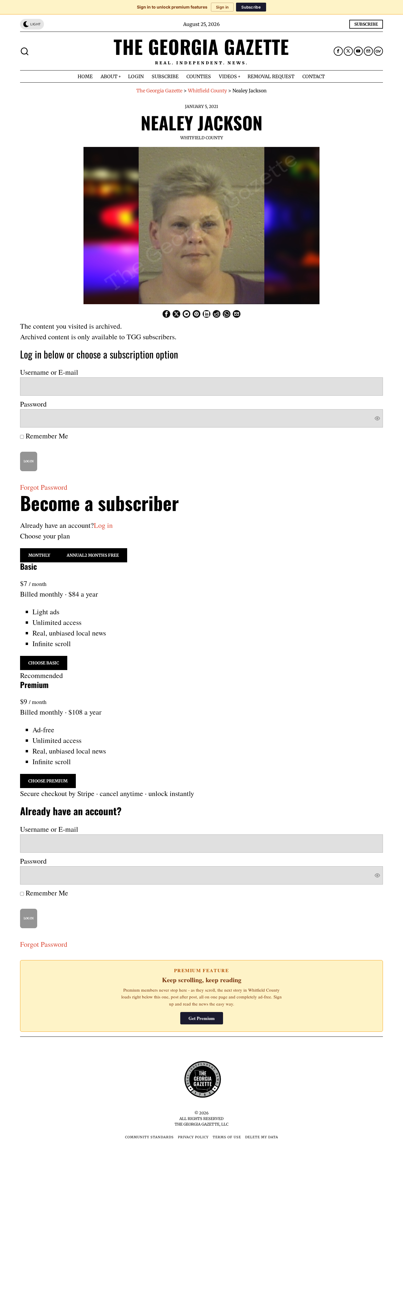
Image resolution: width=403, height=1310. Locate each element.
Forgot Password (43, 487)
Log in (103, 525)
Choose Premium (48, 781)
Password (33, 404)
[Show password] (377, 418)
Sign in (222, 7)
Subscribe (251, 7)
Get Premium (202, 1018)
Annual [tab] (93, 555)
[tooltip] (338, 51)
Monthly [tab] (39, 555)
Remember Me (46, 436)
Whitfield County (201, 137)
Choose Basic (43, 663)
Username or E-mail (49, 372)
